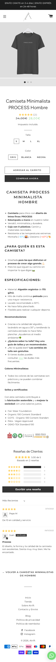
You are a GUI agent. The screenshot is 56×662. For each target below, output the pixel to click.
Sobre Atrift (28, 605)
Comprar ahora (27, 178)
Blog (28, 615)
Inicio (28, 597)
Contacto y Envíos (28, 609)
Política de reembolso (28, 623)
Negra (41, 157)
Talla (28, 135)
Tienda (28, 601)
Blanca (26, 157)
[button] (26, 114)
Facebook (29, 630)
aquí (21, 358)
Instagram (29, 634)
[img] (9, 509)
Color (28, 150)
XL (38, 141)
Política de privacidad (28, 619)
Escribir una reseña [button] (28, 489)
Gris (13, 157)
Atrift (32, 640)
